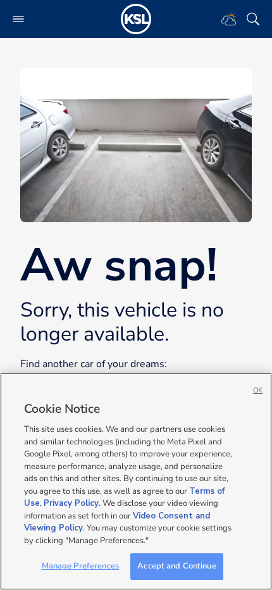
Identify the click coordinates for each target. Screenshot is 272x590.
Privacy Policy (71, 503)
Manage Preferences (80, 566)
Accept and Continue (176, 566)
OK (258, 390)
